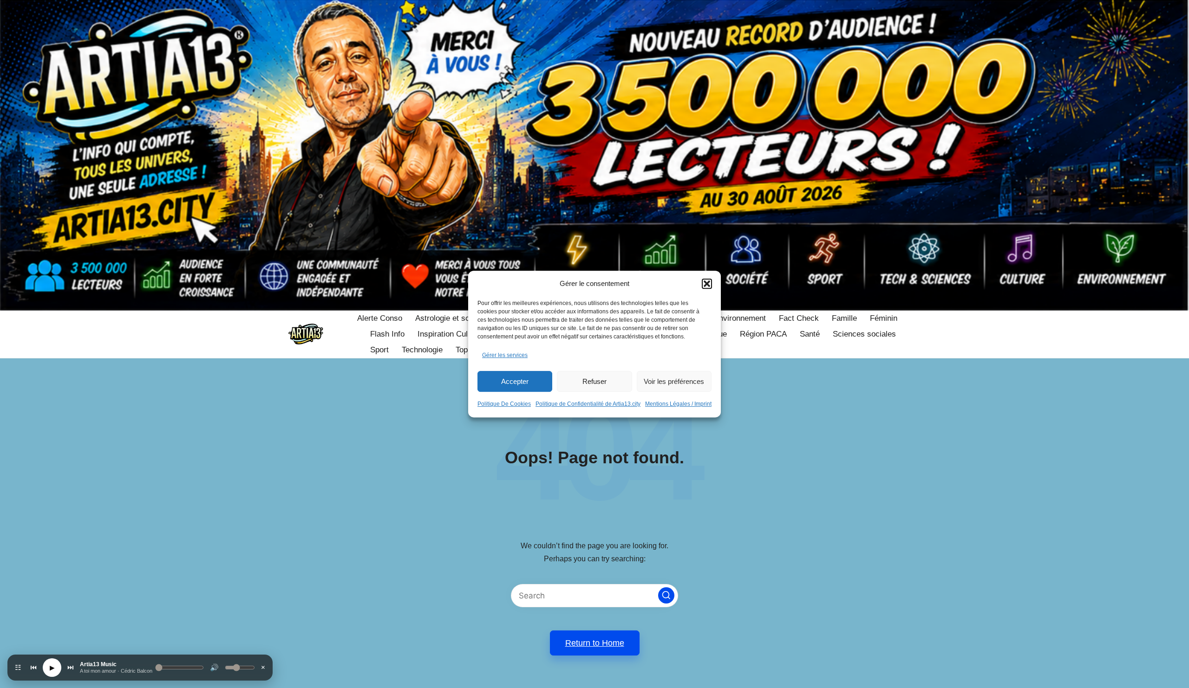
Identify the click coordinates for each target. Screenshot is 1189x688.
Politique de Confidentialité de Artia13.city (588, 404)
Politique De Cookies (504, 404)
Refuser (594, 381)
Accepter (515, 381)
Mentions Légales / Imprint (678, 404)
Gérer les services (505, 355)
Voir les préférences (674, 381)
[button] (707, 283)
